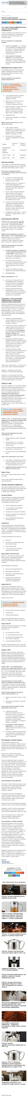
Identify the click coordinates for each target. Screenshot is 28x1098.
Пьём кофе (5, 2)
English (3, 11)
